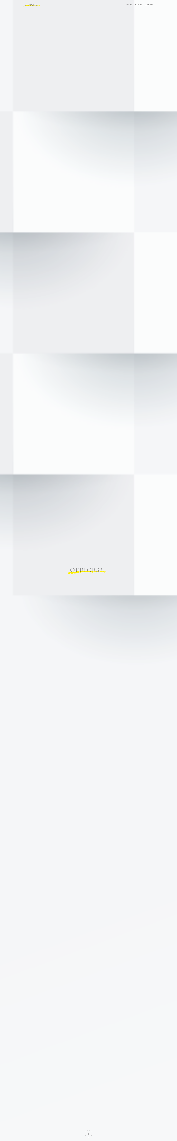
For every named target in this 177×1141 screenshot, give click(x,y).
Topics (128, 5)
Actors (138, 5)
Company (149, 5)
